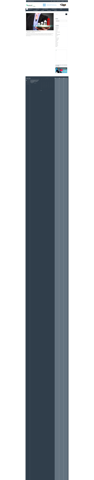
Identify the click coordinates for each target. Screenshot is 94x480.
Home (51, 1)
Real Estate (49, 10)
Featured (56, 30)
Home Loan (56, 35)
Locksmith (56, 40)
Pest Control (36, 10)
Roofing (55, 10)
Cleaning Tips (57, 27)
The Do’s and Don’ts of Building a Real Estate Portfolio (33, 31)
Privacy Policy (58, 1)
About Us (54, 1)
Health (56, 33)
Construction (56, 28)
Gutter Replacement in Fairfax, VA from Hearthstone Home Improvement (34, 81)
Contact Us (63, 1)
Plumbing (42, 10)
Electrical (56, 29)
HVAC (56, 36)
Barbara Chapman (28, 32)
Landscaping (56, 39)
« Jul (41, 90)
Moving (56, 41)
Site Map (66, 1)
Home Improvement (57, 34)
